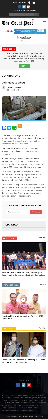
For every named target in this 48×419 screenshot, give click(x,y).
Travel (24, 65)
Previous (5, 109)
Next (42, 109)
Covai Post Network (14, 87)
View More (42, 238)
